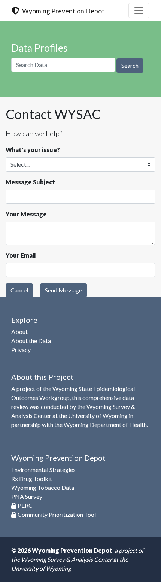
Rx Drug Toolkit (31, 478)
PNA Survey (26, 496)
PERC (24, 505)
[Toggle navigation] (138, 10)
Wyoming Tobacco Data (42, 487)
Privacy (21, 349)
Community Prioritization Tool (56, 514)
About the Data (31, 340)
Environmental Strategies (43, 469)
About (19, 331)
